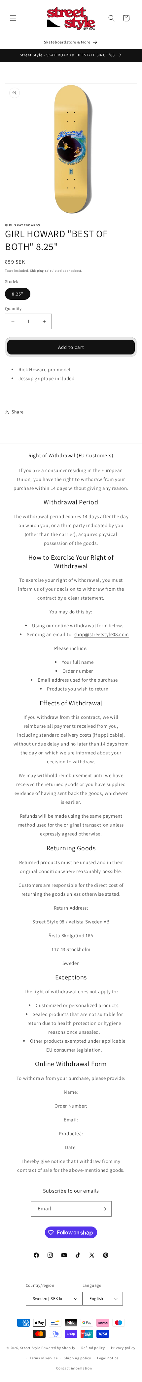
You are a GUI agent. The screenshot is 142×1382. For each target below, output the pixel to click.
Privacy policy (123, 1347)
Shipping (37, 270)
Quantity (13, 308)
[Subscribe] (104, 1209)
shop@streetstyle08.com (101, 634)
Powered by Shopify (58, 1347)
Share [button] (18, 412)
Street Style (30, 1347)
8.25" (17, 294)
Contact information (74, 1368)
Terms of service (43, 1358)
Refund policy (93, 1347)
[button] (13, 18)
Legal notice (107, 1358)
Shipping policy (77, 1358)
